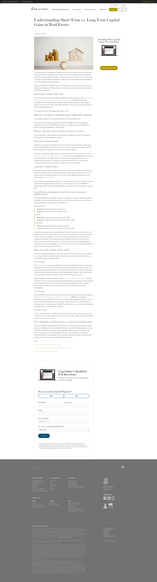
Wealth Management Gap (60, 9)
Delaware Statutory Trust (75, 503)
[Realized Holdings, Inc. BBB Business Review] (105, 505)
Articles (124, 5)
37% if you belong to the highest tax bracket (48, 156)
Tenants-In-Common (74, 505)
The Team (53, 481)
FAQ (51, 483)
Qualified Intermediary (74, 509)
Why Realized (37, 478)
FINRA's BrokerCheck (65, 537)
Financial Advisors (90, 9)
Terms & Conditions (109, 528)
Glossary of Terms (37, 505)
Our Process (77, 9)
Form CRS (106, 532)
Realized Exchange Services (40, 491)
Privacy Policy (107, 530)
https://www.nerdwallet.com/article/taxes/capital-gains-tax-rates (47, 344)
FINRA (79, 533)
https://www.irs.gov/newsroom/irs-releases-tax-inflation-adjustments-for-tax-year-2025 (52, 347)
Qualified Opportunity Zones (76, 511)
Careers (52, 489)
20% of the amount (48, 177)
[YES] (51, 396)
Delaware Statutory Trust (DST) (75, 278)
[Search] (123, 467)
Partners (71, 478)
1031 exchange (40, 265)
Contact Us (108, 494)
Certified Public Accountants (76, 487)
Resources (103, 9)
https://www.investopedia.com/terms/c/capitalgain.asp (45, 351)
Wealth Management (38, 481)
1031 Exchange (72, 507)
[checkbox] (63, 395)
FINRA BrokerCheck (27, 1)
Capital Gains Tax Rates (38, 507)
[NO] (76, 396)
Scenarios (35, 487)
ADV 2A (106, 534)
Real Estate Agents (73, 485)
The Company (114, 5)
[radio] (51, 396)
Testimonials (53, 485)
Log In (122, 9)
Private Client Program (38, 489)
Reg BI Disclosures (109, 536)
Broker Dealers (72, 483)
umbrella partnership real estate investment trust (54, 297)
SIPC (82, 533)
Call (144, 1)
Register (113, 9)
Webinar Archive (54, 505)
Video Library (53, 503)
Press (51, 487)
